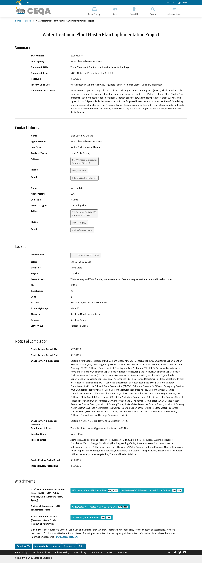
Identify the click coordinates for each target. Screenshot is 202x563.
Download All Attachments (47, 546)
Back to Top (21, 552)
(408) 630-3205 (79, 170)
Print (81, 546)
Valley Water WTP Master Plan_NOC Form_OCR (99, 506)
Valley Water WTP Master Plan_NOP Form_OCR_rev (151, 490)
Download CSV (23, 546)
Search (153, 14)
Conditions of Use (41, 552)
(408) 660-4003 (79, 222)
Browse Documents (117, 552)
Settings (183, 3)
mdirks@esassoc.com (82, 230)
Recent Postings (94, 14)
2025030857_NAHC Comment (91, 517)
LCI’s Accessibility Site (67, 536)
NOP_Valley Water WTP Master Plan (94, 490)
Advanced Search (174, 14)
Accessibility (80, 552)
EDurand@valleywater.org (84, 178)
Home (18, 20)
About (115, 14)
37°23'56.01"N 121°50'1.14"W (85, 255)
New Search (69, 546)
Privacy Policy (62, 552)
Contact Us (170, 2)
